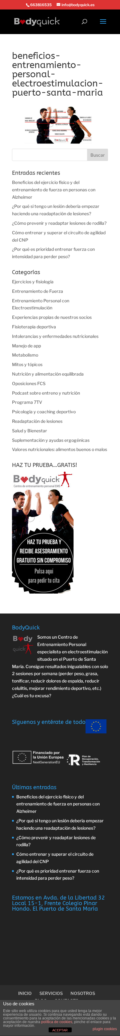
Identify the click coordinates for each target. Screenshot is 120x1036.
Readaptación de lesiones (37, 421)
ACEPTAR (60, 1030)
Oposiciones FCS (29, 383)
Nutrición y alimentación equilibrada (48, 374)
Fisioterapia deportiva (34, 326)
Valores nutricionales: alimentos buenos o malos (59, 449)
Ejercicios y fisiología (33, 281)
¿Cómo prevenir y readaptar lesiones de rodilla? (59, 223)
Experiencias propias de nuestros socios (52, 317)
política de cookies (56, 1022)
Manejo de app (26, 345)
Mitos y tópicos (27, 364)
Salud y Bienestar (29, 430)
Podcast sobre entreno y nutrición (46, 393)
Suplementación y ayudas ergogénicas (51, 440)
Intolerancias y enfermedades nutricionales (55, 336)
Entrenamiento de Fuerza (37, 291)
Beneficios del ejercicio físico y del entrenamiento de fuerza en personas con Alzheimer (53, 190)
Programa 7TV (27, 402)
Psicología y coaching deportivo (44, 411)
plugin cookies (105, 1029)
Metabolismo (25, 354)
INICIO (25, 993)
